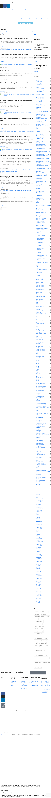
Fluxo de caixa (39, 272)
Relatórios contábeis (40, 444)
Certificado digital (39, 121)
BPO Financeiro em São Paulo (42, 111)
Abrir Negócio (39, 84)
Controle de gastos (40, 184)
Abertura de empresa (40, 78)
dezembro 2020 (39, 541)
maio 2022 (38, 517)
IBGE (37, 302)
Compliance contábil (40, 137)
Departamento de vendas (41, 212)
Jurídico (37, 326)
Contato (47, 18)
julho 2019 (38, 565)
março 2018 (38, 588)
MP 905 (37, 360)
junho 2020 (38, 550)
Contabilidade (39, 147)
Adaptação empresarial (40, 90)
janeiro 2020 (38, 557)
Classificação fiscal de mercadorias (43, 125)
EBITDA (37, 232)
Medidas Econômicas (40, 349)
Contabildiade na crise (40, 144)
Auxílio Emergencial (40, 98)
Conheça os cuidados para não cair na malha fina (14, 54)
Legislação (38, 329)
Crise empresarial (39, 198)
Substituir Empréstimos (41, 470)
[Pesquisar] (35, 34)
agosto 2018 (38, 581)
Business (38, 112)
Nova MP (38, 382)
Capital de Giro (39, 117)
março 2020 (38, 554)
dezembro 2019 (39, 558)
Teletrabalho (38, 474)
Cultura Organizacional (40, 199)
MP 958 (37, 367)
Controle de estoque (40, 182)
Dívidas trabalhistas (40, 225)
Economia (38, 233)
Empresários (38, 246)
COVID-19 (38, 186)
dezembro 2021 (39, 524)
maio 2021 (38, 534)
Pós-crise (38, 419)
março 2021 (38, 537)
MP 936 (37, 364)
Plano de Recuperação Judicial (42, 407)
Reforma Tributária (40, 441)
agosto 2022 (38, 513)
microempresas (38, 652)
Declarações (38, 208)
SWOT (37, 473)
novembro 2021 (39, 525)
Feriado (37, 265)
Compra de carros (39, 138)
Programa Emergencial (40, 426)
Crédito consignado (40, 191)
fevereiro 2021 (39, 538)
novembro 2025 (39, 500)
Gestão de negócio (40, 285)
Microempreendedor (40, 356)
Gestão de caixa (39, 279)
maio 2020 (38, 551)
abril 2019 (38, 570)
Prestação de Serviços (40, 421)
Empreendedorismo (40, 238)
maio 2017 (38, 602)
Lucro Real (38, 340)
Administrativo (39, 91)
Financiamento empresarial (41, 269)
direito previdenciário (40, 222)
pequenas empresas (44, 657)
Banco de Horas (39, 102)
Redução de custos (40, 438)
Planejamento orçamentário (41, 404)
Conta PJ (38, 142)
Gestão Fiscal (39, 292)
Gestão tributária (39, 295)
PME (37, 410)
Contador (38, 169)
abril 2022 (38, 518)
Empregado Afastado (40, 241)
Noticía (37, 379)
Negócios (38, 373)
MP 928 (37, 363)
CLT (37, 127)
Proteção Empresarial (40, 428)
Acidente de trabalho (40, 88)
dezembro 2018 (39, 575)
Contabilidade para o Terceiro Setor (43, 161)
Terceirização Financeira (41, 477)
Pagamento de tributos (40, 389)
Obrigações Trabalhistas (41, 386)
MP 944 (37, 366)
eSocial (37, 259)
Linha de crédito (39, 337)
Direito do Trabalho (40, 221)
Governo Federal (39, 299)
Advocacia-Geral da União (41, 93)
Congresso (37, 614)
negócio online (39, 372)
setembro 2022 (39, 511)
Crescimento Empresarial (41, 194)
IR (36, 316)
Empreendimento (39, 239)
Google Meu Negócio (40, 296)
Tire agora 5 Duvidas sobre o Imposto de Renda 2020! (15, 155)
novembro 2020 (39, 542)
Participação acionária (40, 394)
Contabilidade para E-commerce (42, 152)
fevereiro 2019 (39, 572)
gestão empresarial (39, 635)
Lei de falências (39, 332)
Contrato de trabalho (40, 172)
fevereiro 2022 (39, 521)
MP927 (37, 369)
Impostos (38, 309)
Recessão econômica (40, 433)
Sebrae (37, 453)
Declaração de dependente (41, 204)
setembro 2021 (39, 528)
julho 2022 (38, 514)
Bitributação (38, 107)
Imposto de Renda (39, 306)
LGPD (37, 336)
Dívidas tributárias (39, 226)
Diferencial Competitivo (41, 218)
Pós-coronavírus (39, 417)
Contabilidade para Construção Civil (43, 151)
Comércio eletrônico (40, 132)
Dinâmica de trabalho (40, 219)
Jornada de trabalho (40, 323)
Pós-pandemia (39, 420)
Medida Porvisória (39, 345)
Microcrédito (38, 355)
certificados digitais (40, 122)
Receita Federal (39, 431)
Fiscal (37, 270)
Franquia (38, 275)
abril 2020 (38, 552)
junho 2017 (38, 601)
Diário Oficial (38, 215)
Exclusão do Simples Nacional (42, 262)
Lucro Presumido (39, 339)
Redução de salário (40, 440)
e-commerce (38, 231)
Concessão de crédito (40, 140)
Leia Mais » (2, 46)
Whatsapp (38, 484)
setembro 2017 (39, 597)
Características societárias (41, 118)
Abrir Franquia (39, 83)
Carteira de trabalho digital (41, 120)
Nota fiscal (38, 376)
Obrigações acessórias (40, 383)
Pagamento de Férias (40, 387)
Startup (37, 467)
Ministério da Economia (41, 357)
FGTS (37, 266)
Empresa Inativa (39, 242)
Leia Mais (36, 51)
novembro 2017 (39, 594)
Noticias (37, 380)
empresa (45, 623)
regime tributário (46, 662)
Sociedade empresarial (40, 463)
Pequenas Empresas (40, 397)
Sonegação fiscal (39, 466)
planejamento (37, 660)
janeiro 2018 (38, 591)
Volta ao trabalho (39, 483)
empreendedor (42, 619)
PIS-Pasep (38, 400)
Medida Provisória (39, 346)
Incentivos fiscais (39, 310)
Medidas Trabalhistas (40, 350)
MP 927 (37, 362)
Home (17, 18)
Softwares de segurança (41, 464)
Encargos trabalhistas (40, 253)
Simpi (37, 460)
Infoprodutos (38, 312)
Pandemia (38, 393)
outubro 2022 (39, 510)
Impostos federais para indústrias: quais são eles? (14, 38)
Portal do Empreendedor (41, 414)
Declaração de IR (39, 206)
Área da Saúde (39, 95)
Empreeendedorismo (40, 235)
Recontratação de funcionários (42, 434)
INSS (37, 315)
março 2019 (38, 571)
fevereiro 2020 (39, 555)
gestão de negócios (39, 633)
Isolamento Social (39, 320)
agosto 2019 (38, 564)
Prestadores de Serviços (41, 423)
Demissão (38, 211)
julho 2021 (38, 531)
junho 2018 (38, 584)
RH (36, 450)
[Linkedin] (8, 6)
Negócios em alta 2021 (40, 374)
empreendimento (38, 623)
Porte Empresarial (39, 416)
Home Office (38, 300)
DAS (37, 201)
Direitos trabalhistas (40, 223)
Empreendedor (39, 236)
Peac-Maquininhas (40, 396)
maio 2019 (38, 568)
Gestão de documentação (41, 280)
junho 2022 (38, 515)
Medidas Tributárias (40, 352)
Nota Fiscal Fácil (39, 377)
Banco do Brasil (39, 104)
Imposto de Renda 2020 (41, 307)
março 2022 (38, 520)
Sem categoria (39, 457)
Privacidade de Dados (40, 424)
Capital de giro (38, 611)
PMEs (37, 411)
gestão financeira (38, 638)
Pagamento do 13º (40, 390)
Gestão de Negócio (39, 631)
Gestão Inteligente (40, 293)
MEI (37, 353)
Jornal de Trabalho (40, 325)
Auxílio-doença (39, 100)
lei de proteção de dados (41, 333)
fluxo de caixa (41, 626)
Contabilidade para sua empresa (42, 168)
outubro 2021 (39, 527)
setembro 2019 (39, 562)
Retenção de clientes (40, 448)
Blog (42, 18)
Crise (37, 196)
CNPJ (37, 130)
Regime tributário (39, 443)
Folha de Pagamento (40, 273)
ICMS (37, 303)
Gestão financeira (39, 290)
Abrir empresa (39, 81)
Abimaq (37, 80)
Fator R (37, 263)
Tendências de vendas (40, 476)
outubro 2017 (39, 595)
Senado (37, 458)
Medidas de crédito (40, 347)
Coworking (38, 188)
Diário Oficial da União (40, 216)
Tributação (38, 481)
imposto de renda (42, 643)
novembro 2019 (39, 560)
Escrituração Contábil (40, 258)
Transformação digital (40, 480)
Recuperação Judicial (40, 436)
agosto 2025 (38, 504)
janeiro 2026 (38, 497)
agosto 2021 (38, 530)
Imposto (37, 305)
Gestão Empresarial (40, 289)
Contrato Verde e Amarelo (41, 179)
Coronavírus (38, 185)
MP (36, 359)
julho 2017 (38, 599)
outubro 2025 (39, 501)
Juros (47, 645)
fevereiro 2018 (39, 589)
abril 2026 (38, 494)
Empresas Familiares (40, 248)
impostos (37, 645)
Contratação (38, 171)
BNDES (37, 110)
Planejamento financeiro (41, 403)
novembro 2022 (39, 508)
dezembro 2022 (39, 507)
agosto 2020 (38, 547)
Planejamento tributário (41, 406)
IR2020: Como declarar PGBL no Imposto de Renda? (15, 136)
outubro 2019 (39, 561)
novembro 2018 (39, 577)
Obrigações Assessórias (41, 384)
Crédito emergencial (40, 192)
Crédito (37, 189)
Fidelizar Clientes (39, 268)
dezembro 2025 (39, 498)
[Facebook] (5, 6)
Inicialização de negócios (41, 313)
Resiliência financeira (40, 447)
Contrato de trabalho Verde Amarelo (43, 174)
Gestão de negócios (40, 286)
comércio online (39, 134)
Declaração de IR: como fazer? (8, 71)
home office (45, 640)
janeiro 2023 (38, 505)
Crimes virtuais (39, 195)
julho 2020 (38, 548)
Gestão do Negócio (40, 288)
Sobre (37, 18)
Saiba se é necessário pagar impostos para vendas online (16, 83)
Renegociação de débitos (41, 446)
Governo (38, 298)
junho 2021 (38, 532)
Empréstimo (38, 249)
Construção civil (39, 141)
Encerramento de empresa (41, 255)
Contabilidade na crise (40, 148)
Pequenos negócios (40, 399)
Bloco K (37, 108)
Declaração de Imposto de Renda (43, 205)
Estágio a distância (40, 261)
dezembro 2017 (39, 592)
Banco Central (39, 101)
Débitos (37, 202)
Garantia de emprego (40, 278)
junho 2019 (38, 567)
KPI (36, 327)
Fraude (37, 276)
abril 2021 (38, 535)
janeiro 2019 (38, 574)
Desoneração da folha (40, 214)
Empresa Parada (39, 243)
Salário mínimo (39, 451)
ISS (36, 322)
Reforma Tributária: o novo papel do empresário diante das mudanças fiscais (42, 57)
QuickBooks (38, 430)
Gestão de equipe (39, 282)
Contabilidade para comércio (42, 149)
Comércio (38, 131)
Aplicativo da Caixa (40, 94)
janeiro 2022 (38, 523)
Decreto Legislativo (40, 209)
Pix (36, 401)
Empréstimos (38, 252)
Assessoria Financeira (40, 97)
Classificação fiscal (40, 124)
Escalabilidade (39, 256)
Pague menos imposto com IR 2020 (43, 391)
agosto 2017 (38, 598)
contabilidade (43, 614)
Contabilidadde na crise (41, 145)
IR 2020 (37, 317)
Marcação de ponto (40, 342)
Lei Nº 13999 (38, 335)
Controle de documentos (41, 181)
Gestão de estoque (40, 283)
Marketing (38, 343)
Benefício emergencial (40, 105)
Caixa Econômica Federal (41, 114)
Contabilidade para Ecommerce (42, 154)
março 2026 (38, 495)
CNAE (37, 128)
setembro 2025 (39, 503)
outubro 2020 (39, 544)
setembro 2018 (39, 580)
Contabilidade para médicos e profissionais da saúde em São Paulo (42, 158)
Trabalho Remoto (39, 478)
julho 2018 (38, 582)
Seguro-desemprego (40, 454)
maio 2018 (38, 585)
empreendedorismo (39, 621)
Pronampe (38, 427)
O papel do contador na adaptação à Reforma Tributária (40, 67)
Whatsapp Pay (39, 485)
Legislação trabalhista (40, 330)
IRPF (37, 319)
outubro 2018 (39, 578)
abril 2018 (38, 587)
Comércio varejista (40, 135)
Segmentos (23, 18)
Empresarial (38, 245)
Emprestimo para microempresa (42, 251)
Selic (37, 456)
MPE (37, 370)
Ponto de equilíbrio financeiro (42, 413)
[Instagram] (1, 6)
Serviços (31, 18)
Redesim (38, 437)
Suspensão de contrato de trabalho (43, 471)
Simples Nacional (39, 461)
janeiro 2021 (38, 540)
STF (37, 468)
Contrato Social (39, 178)
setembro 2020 (39, 545)
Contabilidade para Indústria (42, 155)
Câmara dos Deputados (41, 115)
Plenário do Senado (40, 409)
